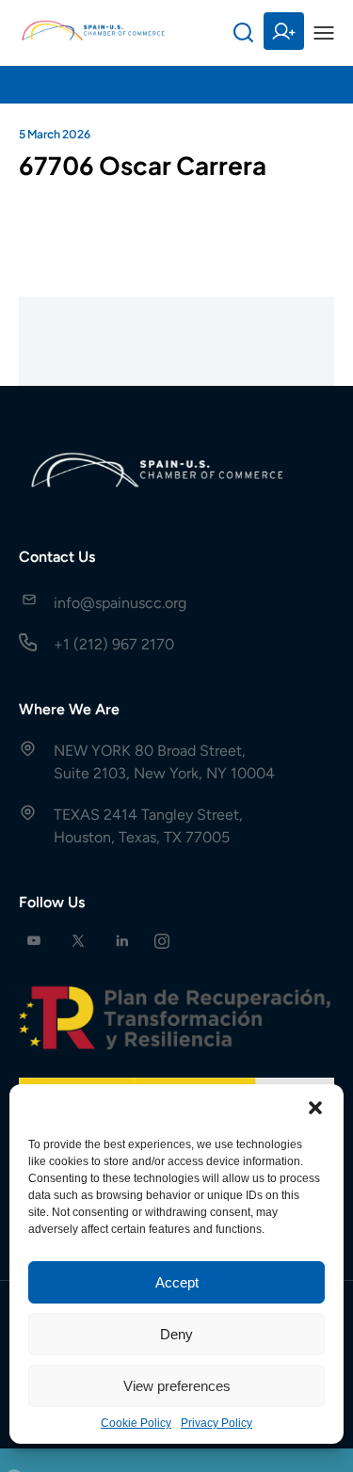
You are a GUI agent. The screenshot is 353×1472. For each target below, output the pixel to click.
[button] (315, 1107)
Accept (177, 1282)
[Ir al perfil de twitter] (78, 941)
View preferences (177, 1386)
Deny (176, 1334)
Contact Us (57, 557)
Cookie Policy (136, 1423)
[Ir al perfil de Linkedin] (122, 941)
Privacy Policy (216, 1423)
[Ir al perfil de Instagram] (162, 941)
